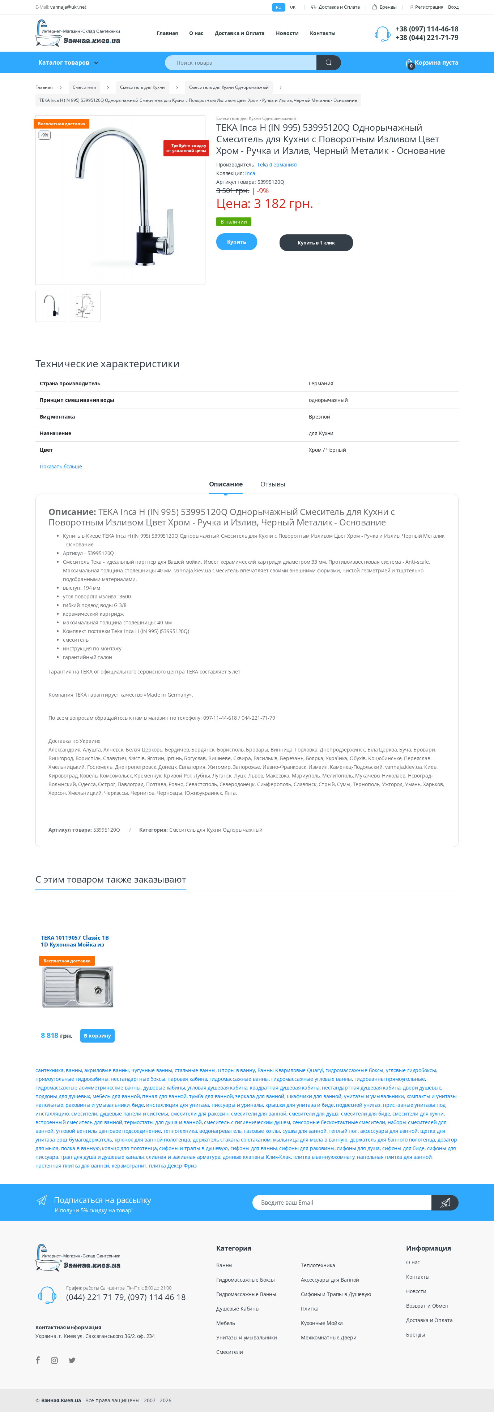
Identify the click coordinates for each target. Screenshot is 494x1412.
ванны (74, 1070)
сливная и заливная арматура (183, 1156)
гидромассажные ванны (239, 1078)
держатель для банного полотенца (392, 1139)
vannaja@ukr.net (68, 7)
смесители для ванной (258, 1113)
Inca (250, 173)
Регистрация (429, 7)
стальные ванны (195, 1070)
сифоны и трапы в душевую (193, 1148)
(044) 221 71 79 (95, 1296)
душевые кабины (164, 1087)
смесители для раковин (200, 1113)
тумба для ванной (211, 1096)
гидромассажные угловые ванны (311, 1078)
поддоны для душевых (62, 1096)
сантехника (49, 1070)
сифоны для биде (403, 1148)
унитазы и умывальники (374, 1096)
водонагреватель (220, 1130)
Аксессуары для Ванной (330, 1279)
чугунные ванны (151, 1070)
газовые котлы (262, 1130)
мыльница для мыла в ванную (310, 1139)
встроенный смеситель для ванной (78, 1122)
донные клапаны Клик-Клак (257, 1156)
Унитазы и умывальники (246, 1337)
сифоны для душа (358, 1148)
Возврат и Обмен (427, 1305)
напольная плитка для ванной (394, 1156)
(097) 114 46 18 (157, 1296)
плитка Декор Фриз (173, 1165)
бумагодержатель (90, 1139)
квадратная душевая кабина (285, 1087)
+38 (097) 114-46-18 (427, 29)
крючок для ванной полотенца (152, 1139)
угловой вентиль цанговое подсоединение (108, 1130)
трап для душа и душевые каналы (102, 1156)
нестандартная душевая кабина (361, 1087)
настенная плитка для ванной (72, 1165)
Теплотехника (318, 1265)
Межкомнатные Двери (328, 1337)
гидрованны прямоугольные (389, 1078)
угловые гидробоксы (411, 1070)
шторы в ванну (236, 1070)
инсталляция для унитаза (177, 1104)
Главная (167, 33)
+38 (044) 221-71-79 (427, 37)
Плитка (309, 1308)
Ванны (224, 1265)
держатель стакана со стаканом (232, 1139)
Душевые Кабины (238, 1308)
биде (138, 1104)
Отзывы (272, 484)
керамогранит (129, 1165)
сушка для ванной (304, 1130)
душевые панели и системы (134, 1113)
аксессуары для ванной (389, 1130)
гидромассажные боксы (354, 1070)
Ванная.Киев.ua (61, 1400)
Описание (226, 484)
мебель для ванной (116, 1096)
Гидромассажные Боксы (245, 1279)
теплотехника (180, 1130)
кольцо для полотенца (129, 1148)
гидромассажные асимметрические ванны (88, 1087)
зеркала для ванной (259, 1096)
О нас (196, 33)
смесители (84, 1113)
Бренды (388, 7)
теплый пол (343, 1130)
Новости (287, 33)
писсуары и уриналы (237, 1104)
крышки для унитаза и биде (299, 1104)
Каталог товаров (63, 62)
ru (278, 7)
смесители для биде (365, 1113)
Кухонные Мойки (322, 1323)
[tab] (226, 487)
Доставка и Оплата (339, 7)
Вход (453, 7)
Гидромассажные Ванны (246, 1294)
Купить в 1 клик (316, 242)
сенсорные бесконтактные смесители (339, 1122)
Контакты (323, 33)
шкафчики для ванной (314, 1096)
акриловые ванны (106, 1070)
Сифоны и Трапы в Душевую (336, 1294)
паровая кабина (187, 1078)
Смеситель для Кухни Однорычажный (256, 118)
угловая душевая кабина (217, 1087)
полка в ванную (80, 1148)
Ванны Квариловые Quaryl (290, 1070)
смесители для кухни (417, 1113)
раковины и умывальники (97, 1104)
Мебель (225, 1323)
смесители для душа (313, 1113)
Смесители (229, 1351)
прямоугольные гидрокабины (71, 1078)
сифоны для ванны (253, 1148)
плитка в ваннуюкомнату (324, 1156)
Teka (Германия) (276, 164)
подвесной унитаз (358, 1104)
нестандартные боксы (138, 1078)
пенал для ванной (164, 1096)
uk (292, 7)
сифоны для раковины (306, 1148)
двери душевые (422, 1087)
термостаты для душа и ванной (162, 1122)
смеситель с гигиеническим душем (247, 1122)
